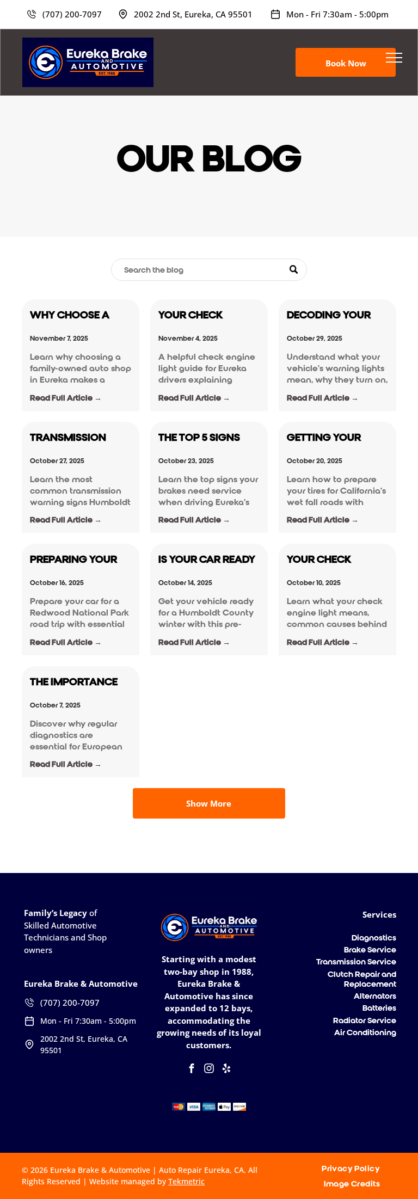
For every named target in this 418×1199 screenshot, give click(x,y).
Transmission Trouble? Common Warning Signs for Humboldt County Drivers (73, 438)
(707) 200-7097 (72, 14)
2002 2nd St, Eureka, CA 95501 (193, 14)
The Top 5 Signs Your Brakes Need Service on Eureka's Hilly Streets (206, 438)
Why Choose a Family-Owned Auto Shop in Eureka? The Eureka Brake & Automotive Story (71, 315)
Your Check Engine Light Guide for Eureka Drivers (209, 315)
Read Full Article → (66, 398)
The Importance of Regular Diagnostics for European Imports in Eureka (79, 682)
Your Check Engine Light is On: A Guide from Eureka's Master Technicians (336, 560)
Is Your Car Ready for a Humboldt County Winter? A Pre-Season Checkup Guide (208, 560)
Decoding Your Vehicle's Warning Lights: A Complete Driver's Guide (337, 315)
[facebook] (191, 1070)
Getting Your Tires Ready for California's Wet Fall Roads (333, 438)
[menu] (394, 58)
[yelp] (226, 1070)
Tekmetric (186, 1181)
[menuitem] (355, 1168)
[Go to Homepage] (87, 43)
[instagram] (209, 1070)
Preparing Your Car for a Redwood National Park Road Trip (73, 560)
